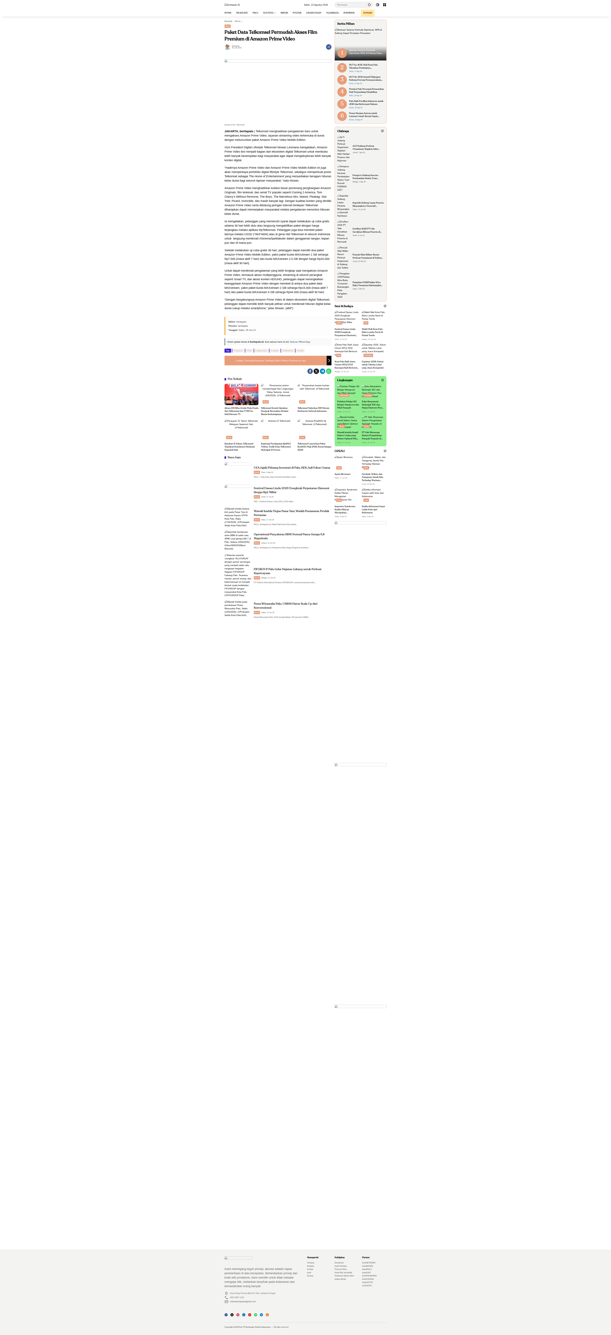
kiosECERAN (368, 1279)
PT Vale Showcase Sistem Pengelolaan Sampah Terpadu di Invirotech (372, 435)
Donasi (310, 1276)
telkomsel (288, 350)
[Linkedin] (244, 1315)
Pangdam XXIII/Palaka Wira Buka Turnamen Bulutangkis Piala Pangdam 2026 (367, 284)
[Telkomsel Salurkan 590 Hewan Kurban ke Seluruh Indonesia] (314, 394)
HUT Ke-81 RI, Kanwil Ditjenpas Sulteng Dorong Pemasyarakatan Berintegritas (365, 79)
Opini (339, 468)
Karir (309, 1273)
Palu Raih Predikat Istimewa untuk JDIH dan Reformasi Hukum (366, 102)
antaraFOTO (367, 1282)
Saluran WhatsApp (300, 342)
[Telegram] (322, 371)
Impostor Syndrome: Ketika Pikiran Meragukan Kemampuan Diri (345, 509)
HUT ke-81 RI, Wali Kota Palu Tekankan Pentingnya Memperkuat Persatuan (363, 67)
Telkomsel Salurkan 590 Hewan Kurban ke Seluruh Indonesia (313, 409)
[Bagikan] (328, 47)
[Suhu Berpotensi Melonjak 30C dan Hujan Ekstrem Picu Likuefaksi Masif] (373, 392)
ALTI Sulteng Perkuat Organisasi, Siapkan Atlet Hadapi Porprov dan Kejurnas (367, 148)
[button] (369, 4)
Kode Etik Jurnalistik (343, 1273)
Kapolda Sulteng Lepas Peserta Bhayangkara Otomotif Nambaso (368, 205)
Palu (366, 323)
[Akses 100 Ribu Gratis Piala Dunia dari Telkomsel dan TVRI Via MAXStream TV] (241, 394)
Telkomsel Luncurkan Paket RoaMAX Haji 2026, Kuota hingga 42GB (314, 447)
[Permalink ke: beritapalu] (228, 47)
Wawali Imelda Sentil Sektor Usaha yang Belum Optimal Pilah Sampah (347, 435)
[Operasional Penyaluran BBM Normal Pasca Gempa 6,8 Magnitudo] (238, 540)
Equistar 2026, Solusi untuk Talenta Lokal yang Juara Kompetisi (373, 365)
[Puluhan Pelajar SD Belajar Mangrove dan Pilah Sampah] (348, 392)
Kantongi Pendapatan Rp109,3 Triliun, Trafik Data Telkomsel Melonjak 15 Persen (276, 447)
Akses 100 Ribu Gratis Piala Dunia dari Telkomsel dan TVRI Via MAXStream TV (241, 411)
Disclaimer (339, 1263)
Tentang (310, 1263)
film (250, 350)
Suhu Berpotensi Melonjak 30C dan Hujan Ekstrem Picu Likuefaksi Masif (372, 405)
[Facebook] (310, 371)
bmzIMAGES (367, 1266)
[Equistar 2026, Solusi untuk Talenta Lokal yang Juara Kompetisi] (374, 350)
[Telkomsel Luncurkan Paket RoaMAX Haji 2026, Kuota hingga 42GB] (314, 430)
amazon (239, 350)
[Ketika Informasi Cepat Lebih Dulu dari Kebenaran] (374, 495)
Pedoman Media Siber (344, 1276)
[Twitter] (316, 371)
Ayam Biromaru (343, 474)
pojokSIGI (366, 1273)
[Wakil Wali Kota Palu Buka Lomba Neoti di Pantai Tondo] (374, 318)
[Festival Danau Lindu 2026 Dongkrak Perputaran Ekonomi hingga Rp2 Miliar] (238, 494)
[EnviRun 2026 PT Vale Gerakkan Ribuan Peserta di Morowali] (343, 231)
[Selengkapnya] (382, 131)
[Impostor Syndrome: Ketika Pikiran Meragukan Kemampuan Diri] (347, 495)
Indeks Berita (340, 1279)
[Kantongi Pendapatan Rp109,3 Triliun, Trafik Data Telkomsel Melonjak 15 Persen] (278, 430)
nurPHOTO (367, 1286)
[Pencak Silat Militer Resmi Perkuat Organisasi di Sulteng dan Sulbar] (343, 257)
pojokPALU (367, 1269)
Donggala (368, 395)
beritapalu (235, 46)
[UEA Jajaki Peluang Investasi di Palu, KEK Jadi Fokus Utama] (238, 471)
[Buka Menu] (384, 5)
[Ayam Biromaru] (347, 463)
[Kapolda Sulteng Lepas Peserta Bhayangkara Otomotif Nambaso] (343, 206)
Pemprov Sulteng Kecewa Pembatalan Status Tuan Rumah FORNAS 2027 (365, 177)
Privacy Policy (341, 1269)
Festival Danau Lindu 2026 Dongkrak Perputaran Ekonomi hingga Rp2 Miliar (345, 332)
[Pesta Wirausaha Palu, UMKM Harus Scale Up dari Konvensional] (238, 609)
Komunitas (368, 355)
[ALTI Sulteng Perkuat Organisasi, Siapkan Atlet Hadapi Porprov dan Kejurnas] (343, 149)
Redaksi (310, 1266)
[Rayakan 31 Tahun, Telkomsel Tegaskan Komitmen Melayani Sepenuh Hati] (241, 430)
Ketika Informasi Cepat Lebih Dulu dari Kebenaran (373, 509)
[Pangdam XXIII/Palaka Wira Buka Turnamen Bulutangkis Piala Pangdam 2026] (343, 285)
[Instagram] (238, 1315)
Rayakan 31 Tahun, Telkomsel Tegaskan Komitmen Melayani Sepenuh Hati (240, 447)
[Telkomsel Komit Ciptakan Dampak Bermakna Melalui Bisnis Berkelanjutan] (278, 394)
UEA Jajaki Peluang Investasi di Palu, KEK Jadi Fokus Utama (292, 467)
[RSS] (268, 1315)
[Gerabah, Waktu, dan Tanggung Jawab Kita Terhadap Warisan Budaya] (374, 463)
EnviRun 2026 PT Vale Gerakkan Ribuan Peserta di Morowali (366, 231)
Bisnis (227, 26)
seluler (275, 350)
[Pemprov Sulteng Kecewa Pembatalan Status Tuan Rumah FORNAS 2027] (343, 178)
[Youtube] (250, 1315)
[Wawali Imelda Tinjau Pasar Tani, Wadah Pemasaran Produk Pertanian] (238, 517)
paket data (262, 350)
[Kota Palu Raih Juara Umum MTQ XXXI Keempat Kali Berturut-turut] (347, 350)
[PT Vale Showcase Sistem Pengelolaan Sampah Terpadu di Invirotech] (373, 422)
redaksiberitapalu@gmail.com (243, 1301)
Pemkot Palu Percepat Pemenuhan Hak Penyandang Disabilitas (366, 90)
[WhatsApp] (328, 371)
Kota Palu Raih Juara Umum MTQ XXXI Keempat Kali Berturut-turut (346, 365)
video (300, 350)
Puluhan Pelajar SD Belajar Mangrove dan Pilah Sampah (348, 404)
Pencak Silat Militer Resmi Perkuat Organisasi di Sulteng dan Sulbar (368, 257)
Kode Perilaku (341, 1266)
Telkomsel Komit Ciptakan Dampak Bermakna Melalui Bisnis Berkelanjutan (274, 411)
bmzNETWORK (369, 1263)
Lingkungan (344, 395)
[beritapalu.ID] (232, 4)
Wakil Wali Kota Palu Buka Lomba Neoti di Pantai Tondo (372, 332)
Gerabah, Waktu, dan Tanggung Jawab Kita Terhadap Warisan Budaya (372, 477)
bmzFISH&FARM (369, 1276)
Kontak (310, 1269)
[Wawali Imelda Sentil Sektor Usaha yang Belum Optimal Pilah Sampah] (348, 422)
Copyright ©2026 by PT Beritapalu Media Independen (248, 1327)
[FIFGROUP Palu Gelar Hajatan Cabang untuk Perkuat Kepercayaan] (238, 575)
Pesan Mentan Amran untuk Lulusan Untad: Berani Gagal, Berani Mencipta (363, 115)
